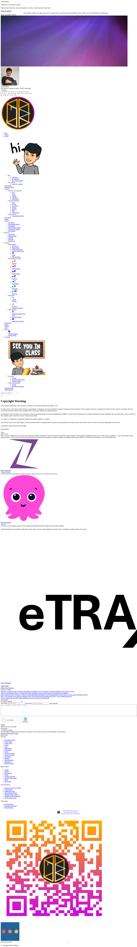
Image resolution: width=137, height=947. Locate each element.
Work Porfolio (8, 807)
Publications (8, 750)
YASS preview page (10, 798)
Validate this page (9, 791)
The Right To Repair (10, 806)
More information (6, 470)
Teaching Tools (9, 388)
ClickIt (6, 770)
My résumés (8, 185)
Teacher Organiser (9, 776)
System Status (8, 789)
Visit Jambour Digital (10, 793)
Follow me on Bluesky (7, 688)
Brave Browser (8, 804)
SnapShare (7, 757)
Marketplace (8, 748)
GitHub (6, 326)
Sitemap (6, 758)
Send (2, 725)
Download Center (9, 740)
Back (2, 686)
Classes (16, 733)
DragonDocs (8, 773)
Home (2, 733)
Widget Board (8, 390)
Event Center (8, 741)
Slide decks (7, 762)
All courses (7, 217)
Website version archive (11, 794)
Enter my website (6, 11)
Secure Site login (9, 755)
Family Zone (8, 743)
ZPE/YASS (7, 781)
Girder (6, 775)
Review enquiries (9, 753)
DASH (6, 771)
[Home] (18, 130)
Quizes (6, 219)
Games (6, 745)
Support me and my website (12, 788)
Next (7, 686)
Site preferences (9, 760)
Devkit (6, 324)
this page (105, 13)
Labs (5, 328)
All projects (7, 323)
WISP (6, 780)
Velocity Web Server (10, 778)
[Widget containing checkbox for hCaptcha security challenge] (15, 720)
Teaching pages (9, 733)
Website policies (9, 187)
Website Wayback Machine (12, 796)
